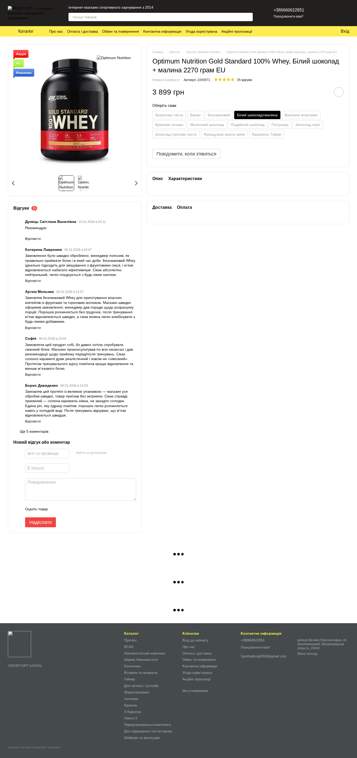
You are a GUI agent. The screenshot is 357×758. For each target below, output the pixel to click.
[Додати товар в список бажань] (339, 92)
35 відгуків (244, 80)
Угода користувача (201, 31)
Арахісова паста (169, 115)
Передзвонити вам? (288, 16)
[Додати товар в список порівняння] (324, 92)
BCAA (129, 647)
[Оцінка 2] (65, 509)
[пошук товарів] (248, 17)
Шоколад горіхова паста (176, 134)
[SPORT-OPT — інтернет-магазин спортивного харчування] (19, 644)
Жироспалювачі (136, 692)
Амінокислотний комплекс (144, 653)
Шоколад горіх (308, 125)
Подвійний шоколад (247, 125)
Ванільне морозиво (301, 115)
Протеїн (130, 640)
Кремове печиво (169, 125)
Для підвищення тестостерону (148, 731)
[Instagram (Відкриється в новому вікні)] (161, 7)
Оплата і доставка (82, 31)
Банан (195, 115)
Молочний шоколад (207, 125)
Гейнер (129, 679)
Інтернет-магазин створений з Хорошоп (34, 747)
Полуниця (280, 125)
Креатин (130, 705)
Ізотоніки (131, 699)
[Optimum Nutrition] (113, 57)
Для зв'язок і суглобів (141, 686)
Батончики (132, 666)
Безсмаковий (219, 115)
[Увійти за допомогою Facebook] (112, 453)
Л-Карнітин (132, 712)
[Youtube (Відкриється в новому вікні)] (179, 7)
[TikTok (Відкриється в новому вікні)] (167, 7)
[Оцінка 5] (90, 509)
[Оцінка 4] (81, 509)
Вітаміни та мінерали (140, 673)
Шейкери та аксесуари (142, 738)
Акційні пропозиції (236, 31)
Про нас (56, 31)
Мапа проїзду (307, 654)
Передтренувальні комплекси (147, 725)
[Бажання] (318, 13)
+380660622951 (289, 10)
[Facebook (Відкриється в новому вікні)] (173, 7)
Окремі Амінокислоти (141, 660)
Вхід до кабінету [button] (195, 640)
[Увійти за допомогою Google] (121, 453)
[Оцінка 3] (73, 509)
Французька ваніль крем (224, 134)
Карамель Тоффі (266, 134)
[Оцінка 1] (56, 509)
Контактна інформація (162, 31)
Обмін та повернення (120, 31)
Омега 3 (130, 718)
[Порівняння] (331, 13)
